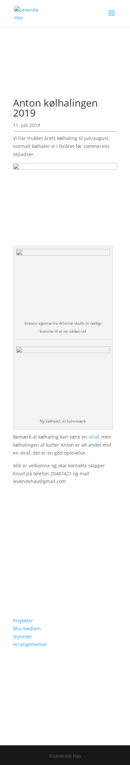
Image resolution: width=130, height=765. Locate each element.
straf (94, 437)
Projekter (23, 620)
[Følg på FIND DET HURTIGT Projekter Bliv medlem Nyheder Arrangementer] (18, 587)
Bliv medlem (27, 628)
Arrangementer (30, 644)
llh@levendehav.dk (51, 568)
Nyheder (22, 636)
